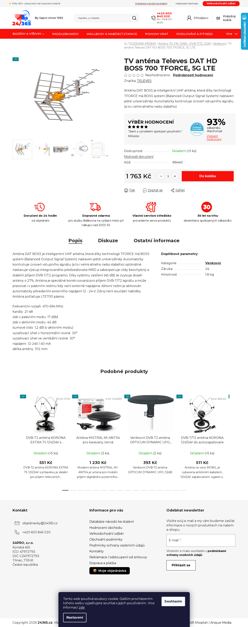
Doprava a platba (102, 563)
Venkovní (213, 263)
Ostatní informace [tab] (157, 240)
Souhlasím (173, 601)
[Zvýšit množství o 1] (175, 176)
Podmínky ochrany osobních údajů (117, 545)
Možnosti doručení (139, 157)
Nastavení (74, 617)
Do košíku (207, 176)
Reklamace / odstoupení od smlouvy (118, 557)
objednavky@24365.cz (40, 523)
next (232, 441)
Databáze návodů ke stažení (151, 3)
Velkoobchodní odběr (221, 3)
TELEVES (144, 81)
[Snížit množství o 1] (161, 176)
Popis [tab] (75, 240)
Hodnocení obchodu (187, 3)
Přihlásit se (181, 565)
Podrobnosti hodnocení (193, 75)
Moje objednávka (112, 571)
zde (82, 607)
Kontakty (96, 551)
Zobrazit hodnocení (214, 138)
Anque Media (220, 622)
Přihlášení (201, 18)
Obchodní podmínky (106, 539)
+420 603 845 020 (164, 15)
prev (16, 441)
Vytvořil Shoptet (195, 622)
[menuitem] (28, 34)
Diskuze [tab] (108, 240)
